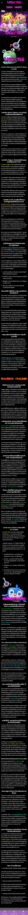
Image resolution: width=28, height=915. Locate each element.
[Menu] (2, 2)
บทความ (10, 909)
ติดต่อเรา (22, 909)
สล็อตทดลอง (16, 909)
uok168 (5, 909)
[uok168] (14, 2)
